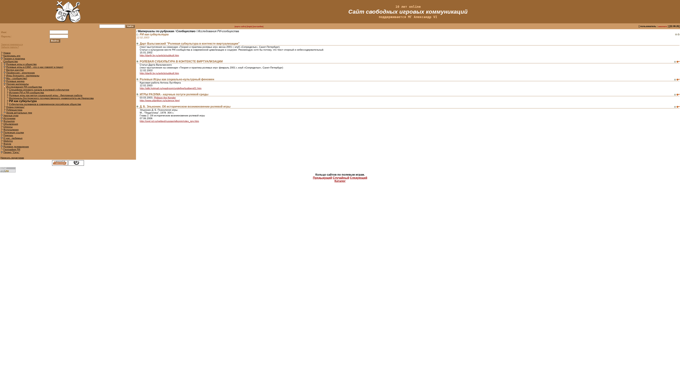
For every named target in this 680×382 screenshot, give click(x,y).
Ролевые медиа (15, 81)
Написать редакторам (12, 158)
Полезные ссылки (13, 132)
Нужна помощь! (15, 107)
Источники (9, 118)
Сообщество (10, 61)
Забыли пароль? (10, 47)
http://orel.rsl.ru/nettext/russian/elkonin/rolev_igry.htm (169, 121)
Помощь (8, 135)
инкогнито (662, 26)
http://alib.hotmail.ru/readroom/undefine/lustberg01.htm (171, 88)
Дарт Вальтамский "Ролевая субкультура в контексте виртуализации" (190, 43)
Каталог (340, 181)
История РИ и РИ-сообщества (26, 92)
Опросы (8, 126)
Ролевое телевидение (16, 146)
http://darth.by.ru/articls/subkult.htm (159, 55)
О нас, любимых (12, 138)
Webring (8, 141)
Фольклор (9, 121)
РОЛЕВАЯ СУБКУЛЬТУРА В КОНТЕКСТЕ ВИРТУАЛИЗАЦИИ (181, 61)
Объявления (10, 124)
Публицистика (14, 109)
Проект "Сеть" (11, 152)
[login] (249, 26)
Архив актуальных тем (19, 112)
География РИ (11, 149)
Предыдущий (322, 177)
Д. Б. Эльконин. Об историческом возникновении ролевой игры (185, 106)
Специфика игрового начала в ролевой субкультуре (39, 89)
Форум (7, 143)
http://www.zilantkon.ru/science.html (160, 100)
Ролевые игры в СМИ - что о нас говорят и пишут (34, 67)
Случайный (341, 177)
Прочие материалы (17, 84)
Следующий (358, 177)
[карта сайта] (240, 26)
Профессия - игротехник (20, 72)
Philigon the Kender (165, 97)
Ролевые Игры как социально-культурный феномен (177, 79)
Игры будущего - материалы (22, 75)
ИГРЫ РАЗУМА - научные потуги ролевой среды (174, 94)
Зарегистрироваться (12, 44)
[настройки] (258, 26)
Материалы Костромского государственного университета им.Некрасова (51, 98)
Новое (7, 52)
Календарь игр (11, 55)
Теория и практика (14, 58)
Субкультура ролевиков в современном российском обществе (45, 104)
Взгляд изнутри (15, 69)
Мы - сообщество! (16, 78)
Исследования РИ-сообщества (24, 86)
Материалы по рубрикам (156, 31)
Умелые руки (10, 115)
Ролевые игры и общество (21, 64)
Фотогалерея (11, 129)
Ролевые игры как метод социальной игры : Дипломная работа (45, 95)
